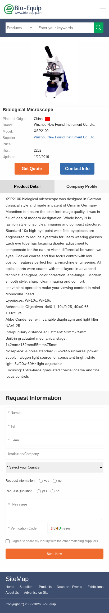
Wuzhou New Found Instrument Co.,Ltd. (64, 137)
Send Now (54, 554)
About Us (12, 593)
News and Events (69, 587)
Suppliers (26, 587)
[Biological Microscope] (54, 102)
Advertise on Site (36, 593)
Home (10, 587)
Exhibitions (95, 587)
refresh (67, 528)
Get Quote (32, 168)
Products (45, 587)
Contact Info (77, 168)
